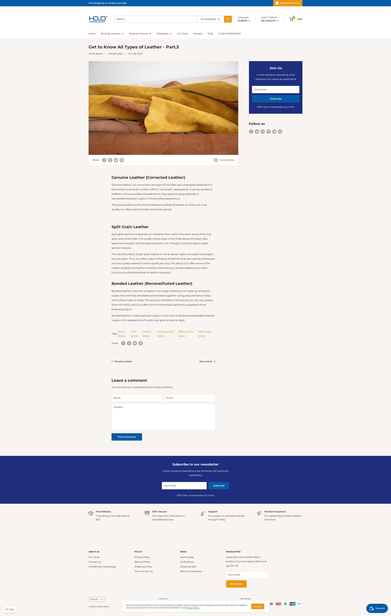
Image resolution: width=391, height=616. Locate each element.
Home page (187, 557)
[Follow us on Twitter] (257, 131)
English (94, 599)
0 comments (227, 159)
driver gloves (96, 53)
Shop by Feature (138, 33)
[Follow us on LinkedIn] (280, 131)
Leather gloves (147, 333)
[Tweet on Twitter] (116, 160)
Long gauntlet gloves (165, 333)
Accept (257, 606)
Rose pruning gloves (185, 333)
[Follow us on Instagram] (263, 131)
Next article (205, 361)
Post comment (127, 436)
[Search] (228, 19)
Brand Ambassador (191, 571)
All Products (187, 561)
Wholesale (162, 33)
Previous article (123, 361)
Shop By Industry (110, 33)
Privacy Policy (142, 557)
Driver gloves (121, 333)
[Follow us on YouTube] (274, 131)
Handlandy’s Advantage (102, 566)
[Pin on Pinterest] (110, 160)
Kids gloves (134, 333)
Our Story (182, 33)
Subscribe (275, 98)
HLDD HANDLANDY (229, 33)
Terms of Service (143, 571)
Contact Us (95, 561)
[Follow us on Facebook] (251, 131)
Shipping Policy (143, 566)
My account (268, 20)
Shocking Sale (188, 566)
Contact (197, 33)
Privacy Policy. (192, 607)
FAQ (210, 33)
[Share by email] (122, 160)
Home (92, 33)
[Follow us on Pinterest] (268, 131)
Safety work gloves (204, 333)
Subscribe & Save (290, 3)
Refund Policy (142, 561)
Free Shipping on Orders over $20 (107, 3)
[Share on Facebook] (104, 160)
